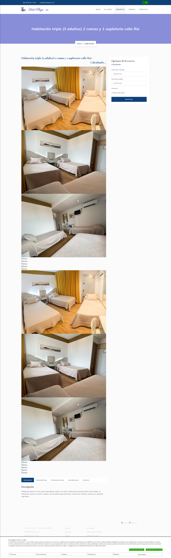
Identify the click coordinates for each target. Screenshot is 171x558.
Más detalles (142, 554)
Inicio (98, 9)
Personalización (41, 554)
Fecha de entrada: (117, 70)
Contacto (143, 9)
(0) (146, 2)
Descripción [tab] (27, 480)
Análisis (64, 554)
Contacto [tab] (86, 480)
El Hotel (108, 9)
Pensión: (114, 88)
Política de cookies (93, 536)
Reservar (120, 9)
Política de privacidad (94, 532)
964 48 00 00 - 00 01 (29, 2)
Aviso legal (90, 528)
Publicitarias (92, 554)
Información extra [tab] (57, 480)
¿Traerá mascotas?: (118, 93)
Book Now (129, 99)
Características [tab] (41, 480)
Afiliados (116, 554)
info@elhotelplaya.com (47, 2)
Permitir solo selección (137, 549)
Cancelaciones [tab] (73, 480)
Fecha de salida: (117, 79)
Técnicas (13, 554)
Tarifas (131, 9)
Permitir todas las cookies (154, 549)
